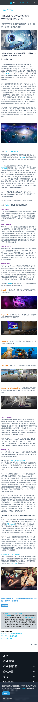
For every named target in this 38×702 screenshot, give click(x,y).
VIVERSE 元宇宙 (30, 617)
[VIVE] (19, 2)
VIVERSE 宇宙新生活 (11, 151)
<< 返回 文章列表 (7, 10)
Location (8, 682)
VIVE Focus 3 (10, 524)
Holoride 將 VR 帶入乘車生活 (11, 554)
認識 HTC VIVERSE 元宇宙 (13, 613)
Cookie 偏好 (6, 698)
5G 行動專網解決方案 (18, 461)
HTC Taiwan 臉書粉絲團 (9, 636)
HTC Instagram (6, 638)
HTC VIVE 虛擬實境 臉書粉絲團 (11, 634)
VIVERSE (9, 73)
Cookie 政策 (23, 688)
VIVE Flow (14, 563)
